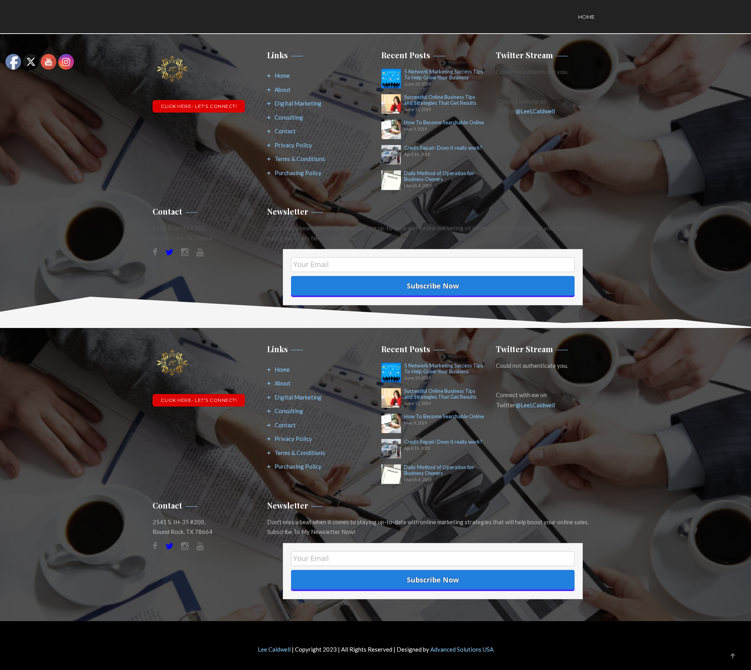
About (283, 89)
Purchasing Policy (298, 172)
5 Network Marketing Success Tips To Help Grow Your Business (443, 75)
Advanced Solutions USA (462, 649)
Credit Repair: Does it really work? (443, 148)
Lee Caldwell (274, 649)
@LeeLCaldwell (535, 111)
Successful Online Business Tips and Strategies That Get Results (440, 100)
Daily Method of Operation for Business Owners (439, 176)
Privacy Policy (293, 145)
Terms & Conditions (300, 158)
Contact (285, 130)
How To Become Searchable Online (444, 122)
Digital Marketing (298, 103)
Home (586, 17)
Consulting (289, 117)
